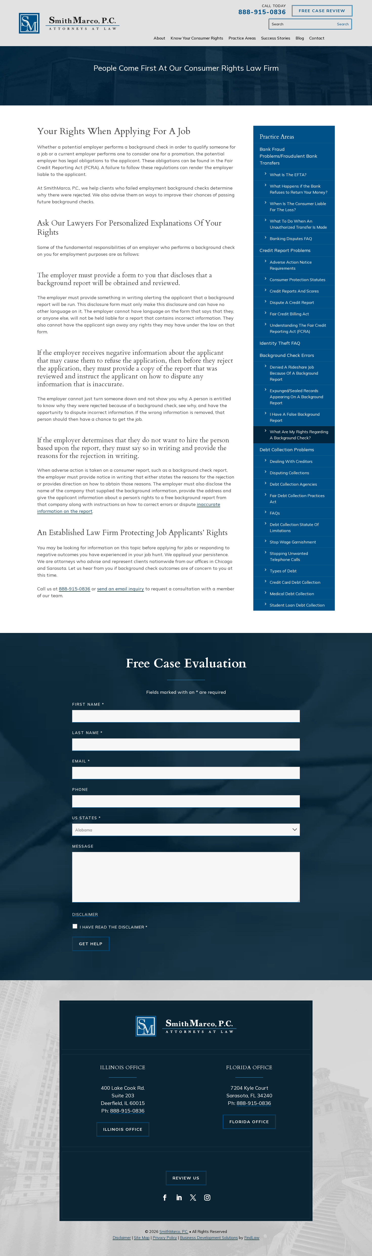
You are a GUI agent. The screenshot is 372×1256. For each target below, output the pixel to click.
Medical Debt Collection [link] (292, 593)
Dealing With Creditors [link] (291, 461)
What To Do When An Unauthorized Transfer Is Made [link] (298, 224)
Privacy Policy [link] (165, 1237)
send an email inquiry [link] (120, 589)
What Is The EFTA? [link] (288, 174)
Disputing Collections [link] (289, 472)
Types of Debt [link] (283, 570)
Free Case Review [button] (322, 10)
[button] (165, 1198)
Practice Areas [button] (242, 38)
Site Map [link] (142, 1237)
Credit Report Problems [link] (285, 250)
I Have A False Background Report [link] (295, 417)
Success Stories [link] (275, 38)
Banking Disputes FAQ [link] (291, 238)
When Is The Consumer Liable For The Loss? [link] (298, 206)
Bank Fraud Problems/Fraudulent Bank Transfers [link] (288, 156)
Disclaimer (85, 914)
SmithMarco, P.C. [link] (173, 1231)
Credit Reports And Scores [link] (294, 291)
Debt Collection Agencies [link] (293, 484)
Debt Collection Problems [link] (287, 449)
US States (86, 817)
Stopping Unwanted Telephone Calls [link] (289, 556)
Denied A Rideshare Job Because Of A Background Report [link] (294, 373)
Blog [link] (300, 38)
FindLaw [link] (251, 1237)
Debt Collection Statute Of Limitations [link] (294, 527)
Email (81, 761)
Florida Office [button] (249, 1121)
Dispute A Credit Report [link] (292, 302)
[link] (69, 23)
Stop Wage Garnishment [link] (293, 541)
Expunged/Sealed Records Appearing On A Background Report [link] (296, 396)
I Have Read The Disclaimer (114, 927)
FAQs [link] (275, 513)
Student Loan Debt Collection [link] (297, 605)
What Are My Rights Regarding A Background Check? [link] (299, 434)
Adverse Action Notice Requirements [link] (291, 265)
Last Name (87, 732)
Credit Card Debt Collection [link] (295, 582)
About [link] (159, 38)
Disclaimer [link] (122, 1237)
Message (83, 846)
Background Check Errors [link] (287, 355)
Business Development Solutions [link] (209, 1237)
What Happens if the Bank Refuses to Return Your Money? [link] (298, 189)
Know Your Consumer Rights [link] (197, 38)
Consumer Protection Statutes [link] (297, 279)
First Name (88, 704)
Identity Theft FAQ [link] (280, 343)
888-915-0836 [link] (262, 12)
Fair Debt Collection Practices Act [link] (297, 498)
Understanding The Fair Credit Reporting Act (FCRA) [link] (298, 328)
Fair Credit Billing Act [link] (289, 313)
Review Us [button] (186, 1177)
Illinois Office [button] (122, 1129)
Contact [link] (316, 38)
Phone (80, 789)
